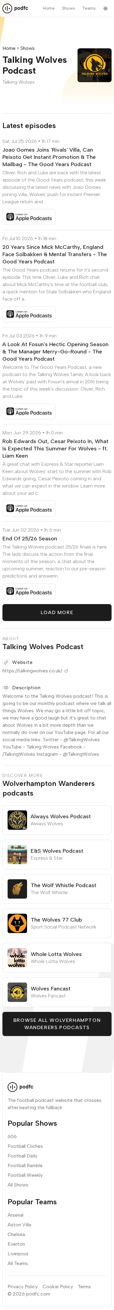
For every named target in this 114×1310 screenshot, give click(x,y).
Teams (89, 8)
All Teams (18, 1263)
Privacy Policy (23, 1286)
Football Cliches (25, 1146)
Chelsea (16, 1234)
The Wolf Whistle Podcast (63, 885)
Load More (57, 612)
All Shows (18, 1185)
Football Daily (22, 1156)
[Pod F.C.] (15, 8)
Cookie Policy (58, 1286)
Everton (16, 1244)
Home (49, 8)
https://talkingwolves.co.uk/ (32, 671)
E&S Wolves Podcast (57, 851)
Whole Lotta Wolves (56, 954)
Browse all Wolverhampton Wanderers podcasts (57, 1023)
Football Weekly (25, 1175)
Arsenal (15, 1215)
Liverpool (18, 1254)
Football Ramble (25, 1165)
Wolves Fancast (51, 988)
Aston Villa (19, 1225)
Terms (84, 1286)
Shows (68, 8)
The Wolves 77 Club (56, 919)
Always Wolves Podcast (61, 816)
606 (12, 1136)
